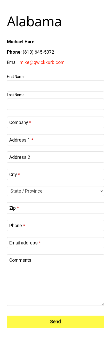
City (14, 174)
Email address (25, 242)
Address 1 (21, 140)
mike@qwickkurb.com (42, 62)
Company (20, 122)
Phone (17, 225)
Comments (20, 260)
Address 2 (19, 157)
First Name (16, 77)
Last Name (16, 95)
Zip (14, 208)
